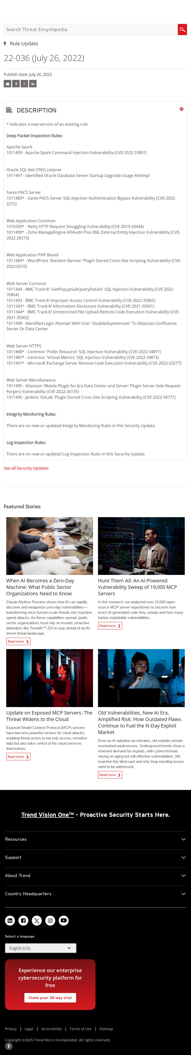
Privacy (11, 1028)
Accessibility (51, 1028)
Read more (16, 641)
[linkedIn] (33, 83)
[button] (95, 110)
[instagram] (50, 921)
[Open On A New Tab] (24, 83)
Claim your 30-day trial (48, 996)
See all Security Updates (26, 468)
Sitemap (106, 1028)
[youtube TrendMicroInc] (64, 921)
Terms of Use (81, 1028)
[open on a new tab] (37, 921)
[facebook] (16, 83)
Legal (29, 1028)
